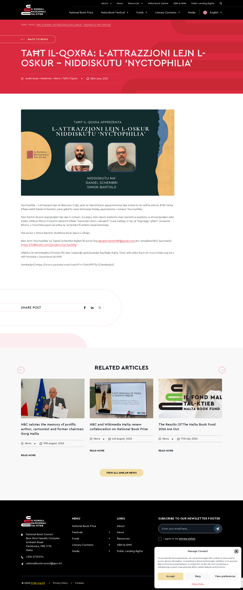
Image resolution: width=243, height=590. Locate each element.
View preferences (225, 576)
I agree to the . (180, 539)
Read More (28, 455)
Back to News (38, 39)
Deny (198, 576)
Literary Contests (165, 12)
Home (24, 25)
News (120, 3)
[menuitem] (212, 13)
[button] (236, 551)
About (104, 3)
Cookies (79, 583)
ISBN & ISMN (180, 3)
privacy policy (187, 539)
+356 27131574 (34, 556)
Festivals (77, 532)
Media (191, 12)
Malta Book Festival (113, 12)
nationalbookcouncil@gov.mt (44, 563)
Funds (139, 12)
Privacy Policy (198, 584)
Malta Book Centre (158, 3)
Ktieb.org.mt (38, 583)
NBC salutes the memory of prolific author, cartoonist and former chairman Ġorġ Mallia (52, 429)
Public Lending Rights (202, 3)
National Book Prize (81, 12)
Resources (133, 3)
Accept (170, 576)
